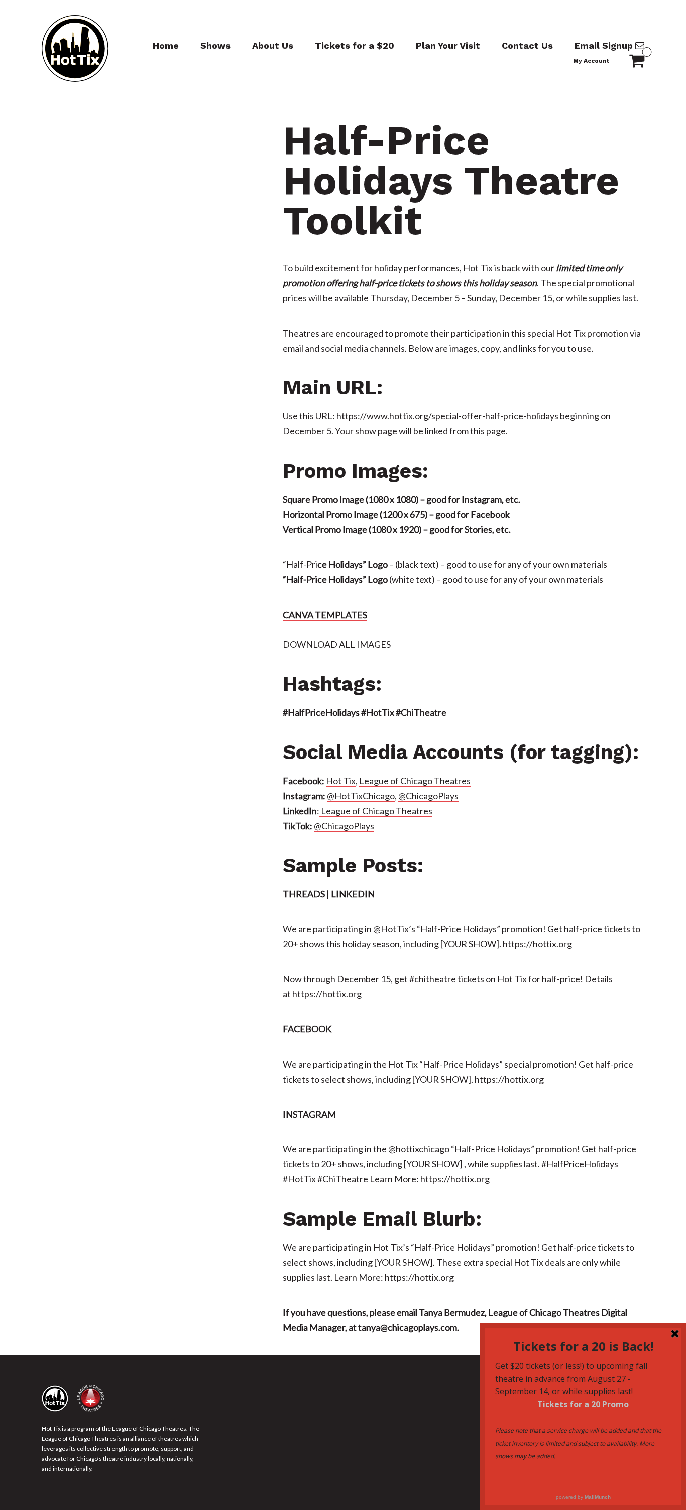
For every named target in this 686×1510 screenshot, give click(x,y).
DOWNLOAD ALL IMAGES (337, 644)
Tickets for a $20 (354, 45)
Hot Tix (341, 780)
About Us (272, 45)
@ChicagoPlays (428, 795)
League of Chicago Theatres (415, 780)
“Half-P (297, 564)
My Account (591, 60)
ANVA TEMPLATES (328, 614)
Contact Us (527, 45)
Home (166, 45)
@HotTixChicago (361, 795)
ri (350, 564)
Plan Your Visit (448, 45)
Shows (215, 45)
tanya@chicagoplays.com (407, 1327)
